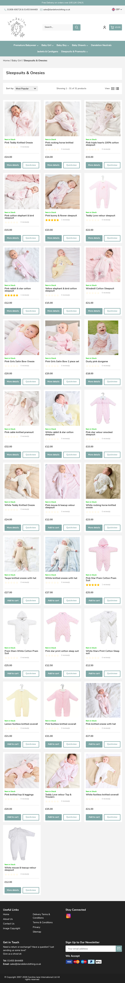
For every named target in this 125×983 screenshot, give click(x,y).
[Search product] (76, 27)
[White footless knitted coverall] (103, 772)
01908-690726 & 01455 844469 (22, 10)
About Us (8, 919)
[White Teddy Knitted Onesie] (22, 482)
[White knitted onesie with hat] (62, 555)
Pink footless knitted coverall (60, 724)
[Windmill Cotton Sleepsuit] (103, 266)
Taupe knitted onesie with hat (20, 578)
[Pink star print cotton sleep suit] (62, 628)
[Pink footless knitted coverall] (62, 701)
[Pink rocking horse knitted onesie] (62, 120)
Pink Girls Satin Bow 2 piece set (62, 362)
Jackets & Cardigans (47, 52)
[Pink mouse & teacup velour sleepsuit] (62, 482)
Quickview (31, 165)
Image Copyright (11, 928)
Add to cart (53, 528)
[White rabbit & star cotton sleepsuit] (62, 409)
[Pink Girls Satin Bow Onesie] (22, 338)
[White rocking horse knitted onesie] (103, 482)
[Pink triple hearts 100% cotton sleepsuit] (103, 120)
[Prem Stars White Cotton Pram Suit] (22, 628)
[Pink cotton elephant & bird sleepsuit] (22, 192)
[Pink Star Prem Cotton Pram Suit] (103, 555)
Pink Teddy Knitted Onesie (19, 143)
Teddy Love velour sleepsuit (100, 216)
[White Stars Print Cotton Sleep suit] (103, 628)
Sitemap (37, 932)
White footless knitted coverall (102, 795)
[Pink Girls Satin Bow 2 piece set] (62, 338)
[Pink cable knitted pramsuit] (22, 409)
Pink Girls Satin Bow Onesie (19, 362)
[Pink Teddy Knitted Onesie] (22, 120)
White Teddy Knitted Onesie (20, 505)
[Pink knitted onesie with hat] (103, 701)
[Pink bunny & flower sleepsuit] (62, 192)
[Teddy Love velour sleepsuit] (103, 192)
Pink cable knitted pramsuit (19, 432)
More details (13, 165)
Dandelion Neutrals (101, 45)
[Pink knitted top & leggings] (22, 772)
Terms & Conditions (43, 923)
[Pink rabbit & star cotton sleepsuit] (22, 266)
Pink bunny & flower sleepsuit (61, 216)
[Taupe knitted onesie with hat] (22, 555)
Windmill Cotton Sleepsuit (100, 289)
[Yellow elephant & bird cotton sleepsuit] (62, 266)
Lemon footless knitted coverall (21, 724)
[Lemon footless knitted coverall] (22, 701)
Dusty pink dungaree (97, 362)
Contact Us (8, 924)
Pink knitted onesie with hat (101, 724)
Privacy (36, 927)
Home (6, 914)
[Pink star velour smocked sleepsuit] (103, 409)
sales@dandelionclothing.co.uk (56, 10)
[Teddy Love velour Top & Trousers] (62, 772)
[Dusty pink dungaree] (103, 338)
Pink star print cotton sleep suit (62, 651)
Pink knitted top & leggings (19, 795)
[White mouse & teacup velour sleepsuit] (22, 845)
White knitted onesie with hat (61, 578)
